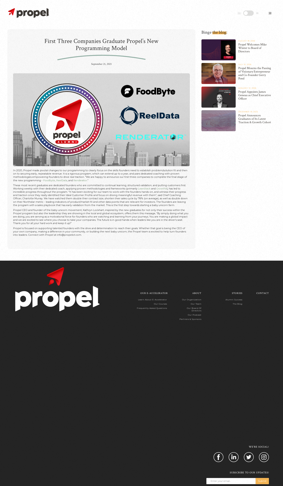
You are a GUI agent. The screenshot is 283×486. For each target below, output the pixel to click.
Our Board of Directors (194, 309)
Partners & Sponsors (190, 319)
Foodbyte (49, 180)
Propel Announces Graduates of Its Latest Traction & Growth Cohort (254, 119)
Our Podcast (194, 315)
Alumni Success (234, 299)
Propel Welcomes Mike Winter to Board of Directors (252, 48)
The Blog (237, 304)
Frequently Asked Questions (152, 308)
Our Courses (160, 304)
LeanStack (144, 188)
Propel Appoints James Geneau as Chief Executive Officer (254, 95)
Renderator (80, 180)
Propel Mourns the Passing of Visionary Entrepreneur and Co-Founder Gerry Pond (254, 73)
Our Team (196, 304)
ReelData (61, 180)
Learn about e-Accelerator (152, 299)
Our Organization (191, 299)
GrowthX (161, 188)
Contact (262, 293)
